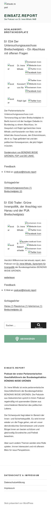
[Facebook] (32, 72)
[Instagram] (32, 62)
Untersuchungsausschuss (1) (18, 187)
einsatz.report (21, 15)
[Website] (33, 65)
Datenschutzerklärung (14, 482)
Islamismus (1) (35, 305)
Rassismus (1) (21, 305)
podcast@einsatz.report (25, 171)
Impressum (9, 487)
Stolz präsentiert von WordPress (18, 503)
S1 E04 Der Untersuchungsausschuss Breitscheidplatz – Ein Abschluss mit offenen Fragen (24, 47)
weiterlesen (9, 277)
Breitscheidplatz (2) (13, 191)
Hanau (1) (8, 305)
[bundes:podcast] (29, 241)
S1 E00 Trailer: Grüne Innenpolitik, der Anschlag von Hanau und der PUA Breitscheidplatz (23, 208)
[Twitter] (34, 69)
